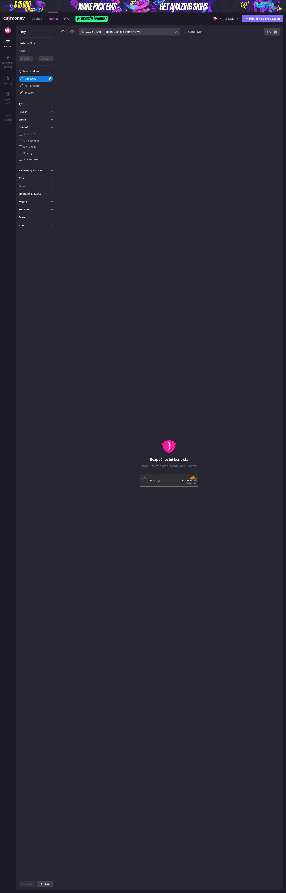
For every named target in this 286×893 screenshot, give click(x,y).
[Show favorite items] (72, 32)
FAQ (66, 18)
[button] (63, 32)
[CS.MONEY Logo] (14, 18)
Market (53, 18)
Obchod (37, 18)
